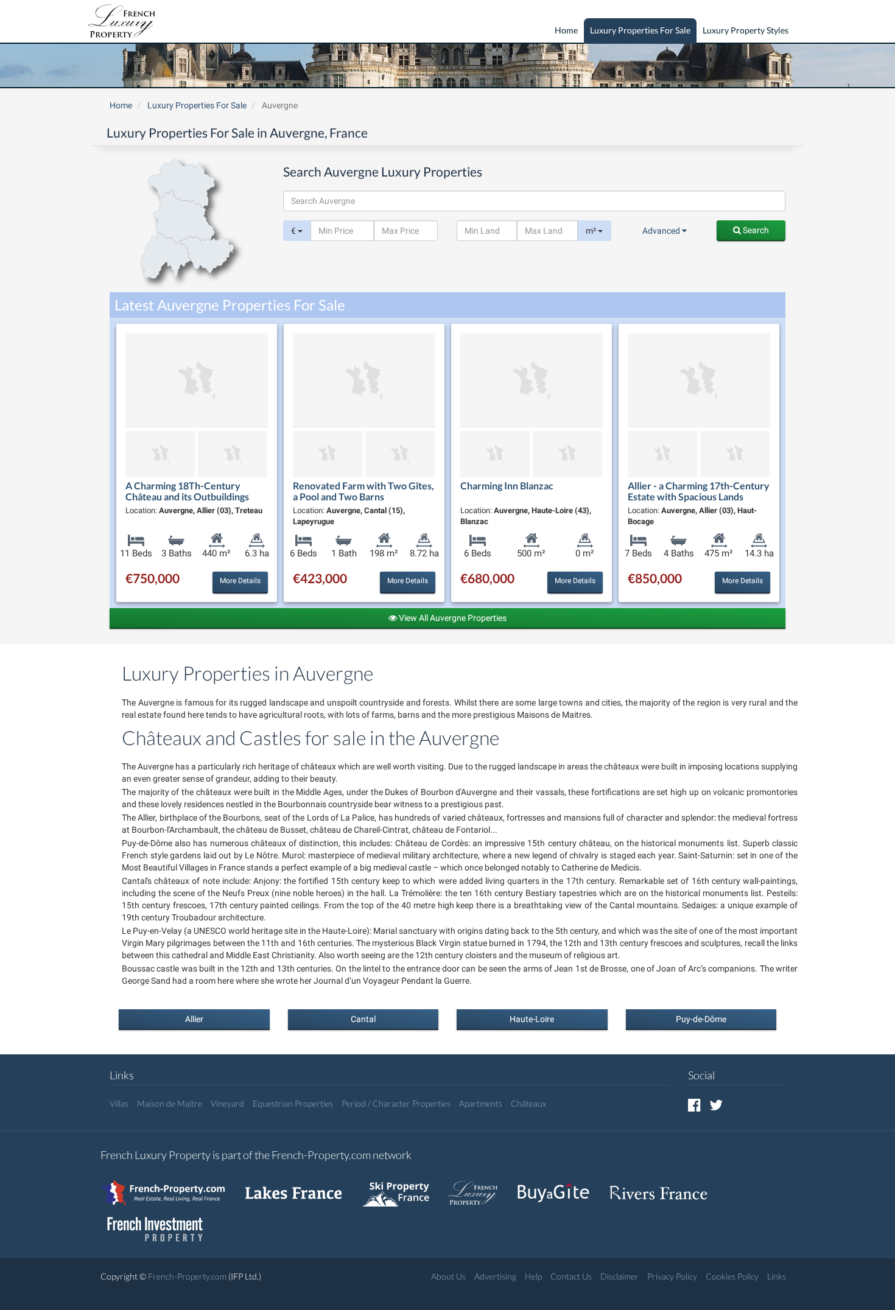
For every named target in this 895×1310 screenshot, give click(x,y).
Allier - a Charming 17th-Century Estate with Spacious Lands (699, 491)
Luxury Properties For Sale (640, 30)
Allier (194, 1019)
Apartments (480, 1103)
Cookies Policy (732, 1276)
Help (533, 1276)
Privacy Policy (672, 1276)
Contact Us (571, 1276)
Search (755, 230)
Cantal (363, 1019)
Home (566, 30)
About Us (448, 1276)
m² (592, 231)
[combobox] (534, 201)
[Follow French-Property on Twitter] (716, 1104)
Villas (119, 1103)
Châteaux (528, 1103)
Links (776, 1276)
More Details (240, 580)
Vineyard (227, 1103)
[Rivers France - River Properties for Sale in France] (665, 1187)
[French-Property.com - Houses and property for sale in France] (170, 1187)
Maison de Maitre (169, 1103)
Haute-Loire (532, 1019)
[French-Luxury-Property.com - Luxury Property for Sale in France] (479, 1187)
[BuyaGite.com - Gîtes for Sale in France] (559, 1187)
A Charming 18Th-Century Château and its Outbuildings (187, 491)
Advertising (495, 1276)
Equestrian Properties (293, 1103)
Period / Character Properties (396, 1103)
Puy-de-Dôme (701, 1019)
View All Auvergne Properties (452, 618)
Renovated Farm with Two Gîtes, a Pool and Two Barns (363, 491)
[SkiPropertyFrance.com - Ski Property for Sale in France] (401, 1187)
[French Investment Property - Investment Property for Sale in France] (161, 1224)
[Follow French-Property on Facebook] (694, 1104)
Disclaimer (619, 1276)
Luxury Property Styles (745, 30)
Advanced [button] (662, 231)
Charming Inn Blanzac (506, 485)
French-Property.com (187, 1276)
